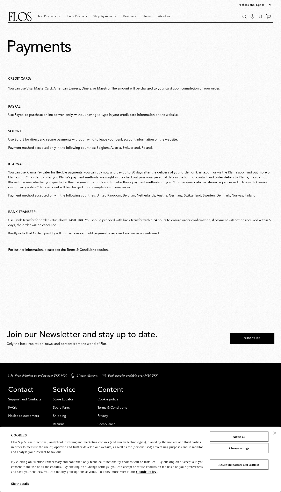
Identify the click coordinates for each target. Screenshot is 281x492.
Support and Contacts (24, 399)
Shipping (59, 416)
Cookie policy (108, 399)
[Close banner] (274, 433)
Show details (20, 483)
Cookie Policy (146, 471)
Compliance (106, 424)
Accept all (239, 436)
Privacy (103, 416)
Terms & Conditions (81, 250)
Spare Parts (61, 407)
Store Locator (63, 399)
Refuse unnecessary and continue (238, 464)
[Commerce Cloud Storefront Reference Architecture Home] (20, 16)
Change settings (239, 448)
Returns (58, 424)
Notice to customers (23, 416)
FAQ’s (12, 407)
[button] (255, 5)
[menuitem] (48, 16)
